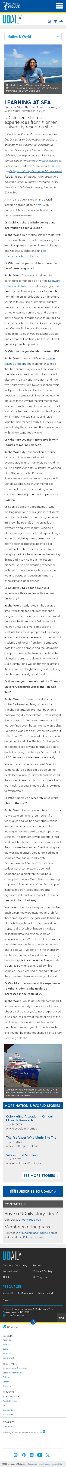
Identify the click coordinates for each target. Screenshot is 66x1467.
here (38, 204)
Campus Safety (9, 1410)
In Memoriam (25, 1292)
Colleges (6, 1377)
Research (38, 1265)
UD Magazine (40, 1276)
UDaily (5, 1349)
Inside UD (8, 1292)
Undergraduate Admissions (15, 1368)
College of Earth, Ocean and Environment (35, 171)
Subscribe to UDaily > (35, 1191)
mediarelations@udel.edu (38, 1232)
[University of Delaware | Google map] (44, 1432)
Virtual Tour (8, 1353)
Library (6, 1382)
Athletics (7, 1276)
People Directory (10, 1401)
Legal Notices (44, 1464)
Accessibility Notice (11, 1396)
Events (6, 1300)
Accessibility (57, 1464)
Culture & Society (42, 1271)
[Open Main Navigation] (59, 6)
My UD (5, 1405)
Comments (32, 1464)
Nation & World (11, 1271)
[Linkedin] (31, 1456)
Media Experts (46, 1292)
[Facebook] (23, 1456)
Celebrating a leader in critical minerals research (29, 1118)
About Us (7, 1340)
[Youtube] (39, 1456)
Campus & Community (15, 1265)
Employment (8, 1358)
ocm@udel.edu (31, 1219)
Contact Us (8, 1426)
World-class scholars (22, 1155)
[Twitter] (47, 1456)
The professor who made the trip (31, 1137)
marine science (48, 160)
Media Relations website (29, 1237)
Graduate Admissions (12, 1373)
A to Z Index (8, 1414)
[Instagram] (15, 1456)
